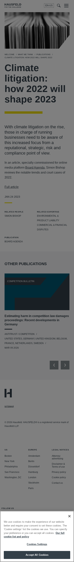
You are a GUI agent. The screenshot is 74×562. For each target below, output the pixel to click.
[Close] (69, 516)
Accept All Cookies (37, 554)
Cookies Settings (37, 544)
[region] (37, 536)
